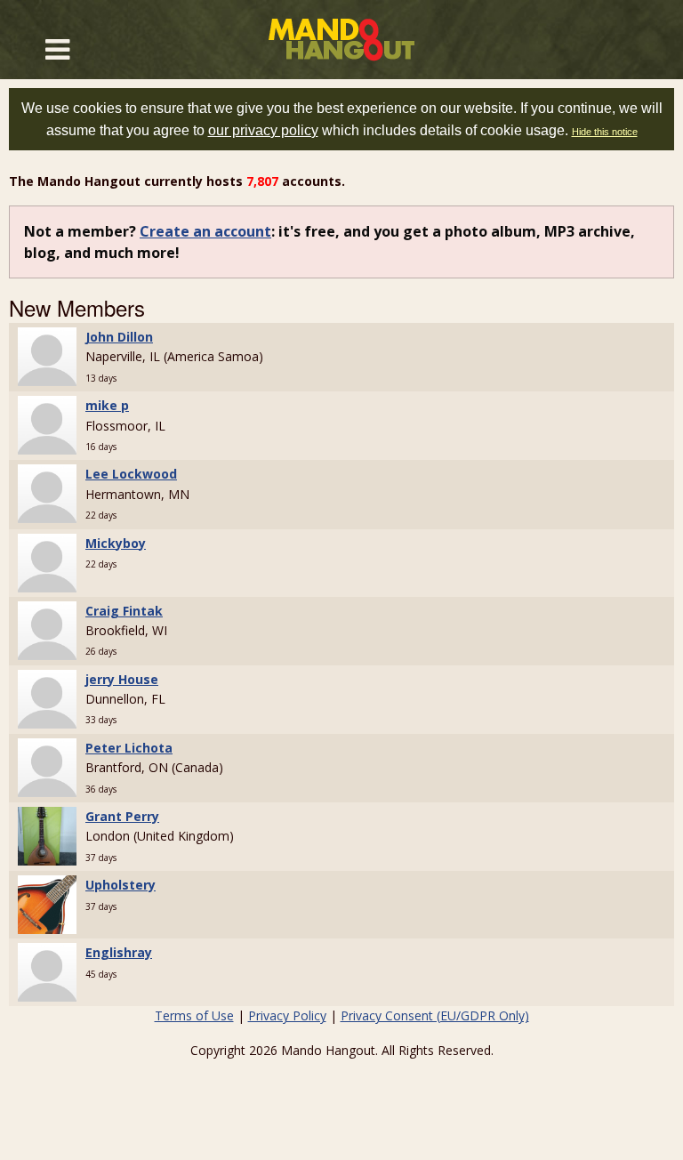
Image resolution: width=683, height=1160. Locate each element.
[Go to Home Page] (341, 39)
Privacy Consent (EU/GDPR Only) (435, 1015)
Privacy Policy (287, 1015)
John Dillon (119, 336)
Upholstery (120, 884)
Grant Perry (122, 816)
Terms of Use (194, 1015)
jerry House (121, 679)
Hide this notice (605, 131)
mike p (107, 405)
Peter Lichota (129, 747)
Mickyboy (115, 543)
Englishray (118, 952)
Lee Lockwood (131, 473)
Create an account (205, 231)
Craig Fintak (124, 610)
